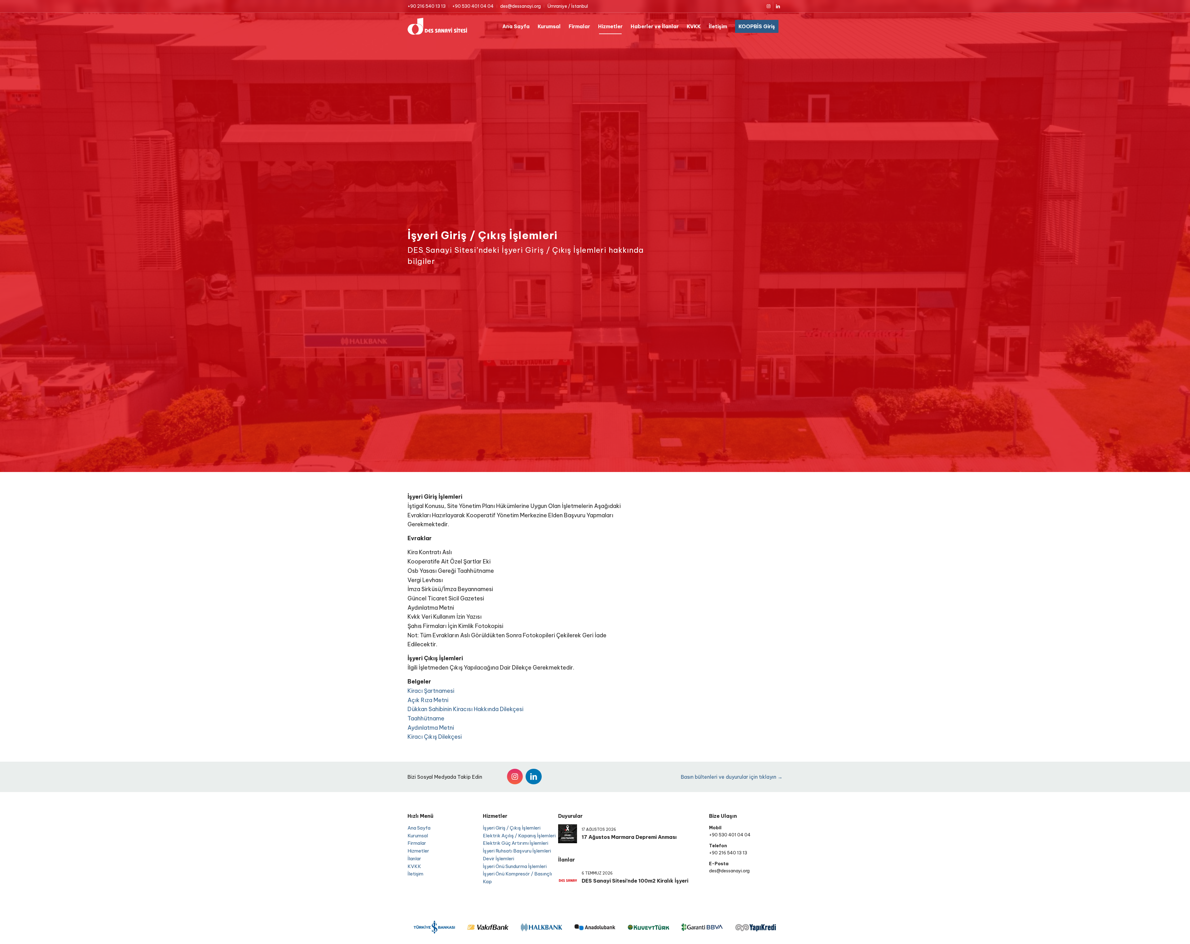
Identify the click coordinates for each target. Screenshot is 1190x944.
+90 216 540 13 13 (427, 6)
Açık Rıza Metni (428, 700)
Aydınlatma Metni (431, 727)
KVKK (414, 866)
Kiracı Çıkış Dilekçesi (435, 736)
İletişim (415, 874)
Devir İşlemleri (498, 859)
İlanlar (414, 859)
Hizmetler (418, 851)
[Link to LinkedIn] (777, 6)
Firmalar (417, 843)
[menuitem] (428, 6)
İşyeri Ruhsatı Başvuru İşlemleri (517, 851)
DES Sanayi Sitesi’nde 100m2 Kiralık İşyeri (635, 881)
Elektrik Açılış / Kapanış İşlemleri (519, 836)
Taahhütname (426, 718)
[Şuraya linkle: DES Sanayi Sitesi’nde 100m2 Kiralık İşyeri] (567, 877)
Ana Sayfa (419, 828)
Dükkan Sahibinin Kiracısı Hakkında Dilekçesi (465, 709)
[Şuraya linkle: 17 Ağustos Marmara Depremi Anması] (567, 833)
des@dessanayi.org (520, 6)
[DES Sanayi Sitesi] (437, 26)
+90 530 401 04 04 (473, 6)
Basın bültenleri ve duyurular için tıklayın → (731, 777)
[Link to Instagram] (768, 6)
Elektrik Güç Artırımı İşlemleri (515, 843)
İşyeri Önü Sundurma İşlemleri (515, 866)
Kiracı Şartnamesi (431, 690)
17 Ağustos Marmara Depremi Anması (629, 837)
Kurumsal (418, 836)
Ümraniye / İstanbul (567, 6)
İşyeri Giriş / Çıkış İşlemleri (511, 828)
